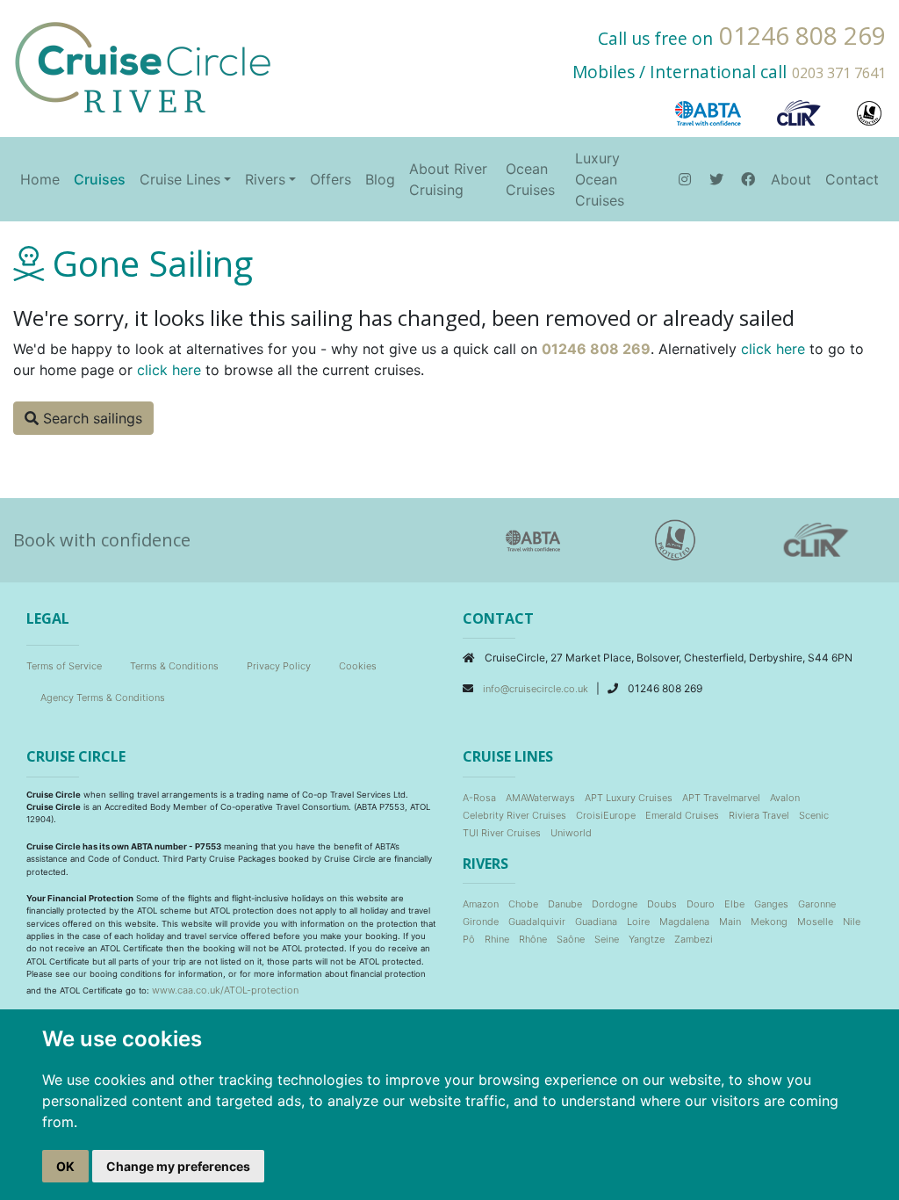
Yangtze (647, 939)
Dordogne (614, 904)
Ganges (771, 904)
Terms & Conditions (174, 666)
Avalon (785, 798)
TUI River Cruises (502, 833)
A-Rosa (479, 798)
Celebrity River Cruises (514, 815)
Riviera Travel (759, 815)
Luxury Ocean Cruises (599, 179)
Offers (330, 179)
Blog (380, 179)
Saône (571, 939)
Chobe (523, 904)
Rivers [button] (265, 179)
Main (730, 921)
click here (773, 349)
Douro (701, 904)
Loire (638, 921)
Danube (565, 904)
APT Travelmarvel (721, 798)
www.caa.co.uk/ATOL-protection (225, 990)
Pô (469, 939)
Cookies (358, 666)
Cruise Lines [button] (180, 179)
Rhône (533, 939)
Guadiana (596, 921)
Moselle (815, 921)
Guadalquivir (536, 921)
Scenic (814, 815)
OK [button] (65, 1166)
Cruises (100, 179)
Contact (852, 179)
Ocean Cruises (530, 179)
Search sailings (90, 418)
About (791, 179)
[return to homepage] (142, 66)
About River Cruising (448, 179)
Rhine (497, 939)
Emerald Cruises (682, 815)
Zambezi (693, 939)
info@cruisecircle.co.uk (537, 689)
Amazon (481, 904)
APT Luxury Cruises (628, 798)
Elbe (734, 904)
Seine (606, 939)
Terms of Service (64, 666)
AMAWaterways (540, 798)
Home (40, 179)
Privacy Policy (279, 666)
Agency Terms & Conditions (102, 697)
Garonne (817, 904)
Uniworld (571, 833)
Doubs (662, 904)
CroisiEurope (606, 815)
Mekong (769, 921)
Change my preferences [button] (178, 1166)
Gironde (481, 921)
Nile (851, 921)
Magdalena (684, 921)
